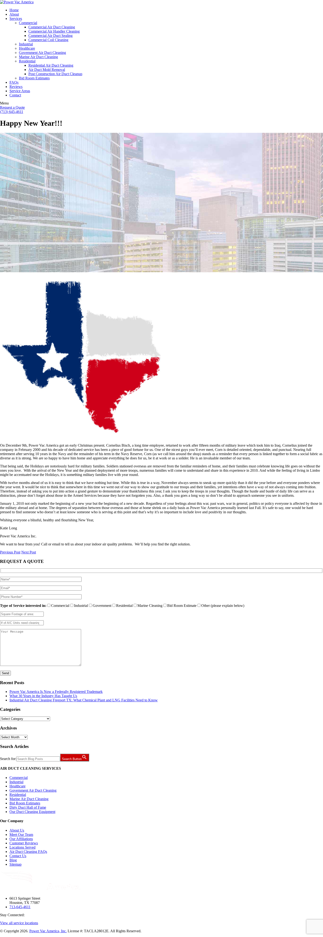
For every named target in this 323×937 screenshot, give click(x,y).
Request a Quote (12, 107)
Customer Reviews (23, 843)
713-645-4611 (20, 907)
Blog (13, 860)
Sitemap (15, 864)
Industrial (16, 782)
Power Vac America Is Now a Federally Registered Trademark (56, 692)
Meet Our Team (21, 835)
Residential (17, 795)
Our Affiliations (21, 839)
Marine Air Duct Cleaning (28, 799)
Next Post (28, 552)
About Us (16, 830)
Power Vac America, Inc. (48, 931)
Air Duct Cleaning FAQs (28, 852)
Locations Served (22, 847)
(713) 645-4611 (11, 112)
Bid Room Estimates (24, 803)
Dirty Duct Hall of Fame (27, 807)
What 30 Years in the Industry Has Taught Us (43, 696)
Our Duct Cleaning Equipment (32, 812)
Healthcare (17, 786)
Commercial (18, 778)
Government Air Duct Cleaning (33, 790)
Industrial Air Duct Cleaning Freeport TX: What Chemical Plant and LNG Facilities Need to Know (83, 700)
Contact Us (17, 856)
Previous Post (10, 552)
